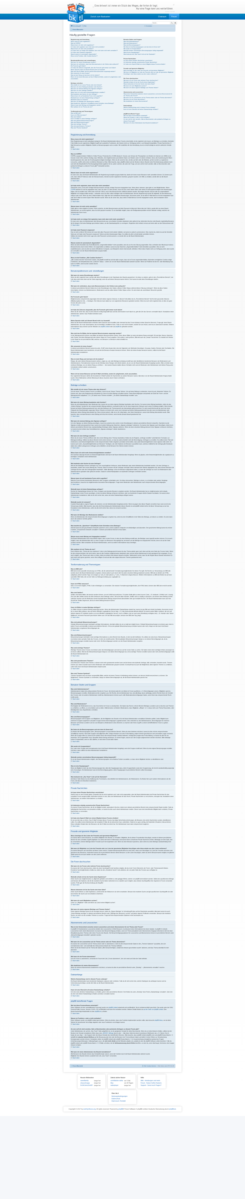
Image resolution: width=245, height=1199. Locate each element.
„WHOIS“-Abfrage (107, 1033)
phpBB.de (118, 326)
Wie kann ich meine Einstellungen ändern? (83, 62)
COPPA (73, 189)
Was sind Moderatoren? (131, 43)
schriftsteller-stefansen (117, 1080)
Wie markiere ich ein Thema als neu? (82, 107)
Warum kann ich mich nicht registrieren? (82, 45)
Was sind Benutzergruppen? (132, 45)
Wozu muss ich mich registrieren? (80, 41)
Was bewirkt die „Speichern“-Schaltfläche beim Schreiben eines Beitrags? (92, 103)
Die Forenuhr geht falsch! (78, 66)
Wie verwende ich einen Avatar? (80, 73)
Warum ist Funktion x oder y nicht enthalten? (137, 117)
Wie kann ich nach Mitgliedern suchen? (135, 86)
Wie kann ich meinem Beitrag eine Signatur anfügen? (86, 88)
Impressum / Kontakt (119, 1101)
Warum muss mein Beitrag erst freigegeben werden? (86, 105)
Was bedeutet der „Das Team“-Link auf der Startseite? (139, 54)
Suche (172, 22)
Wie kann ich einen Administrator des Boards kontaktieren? (141, 123)
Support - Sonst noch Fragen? (151, 1085)
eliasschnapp (85, 1083)
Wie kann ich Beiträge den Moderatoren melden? (85, 101)
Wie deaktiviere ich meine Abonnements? (136, 101)
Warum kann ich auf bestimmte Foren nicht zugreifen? (87, 96)
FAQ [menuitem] (85, 26)
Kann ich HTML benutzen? (79, 115)
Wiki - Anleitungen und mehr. (150, 1080)
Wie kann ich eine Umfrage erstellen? (82, 90)
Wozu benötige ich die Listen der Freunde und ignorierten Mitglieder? (144, 70)
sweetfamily (84, 1080)
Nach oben (76, 149)
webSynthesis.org (89, 1109)
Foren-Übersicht (78, 1066)
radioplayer (114, 1085)
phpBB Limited (105, 326)
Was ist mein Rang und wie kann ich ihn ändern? (85, 75)
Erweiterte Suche (175, 22)
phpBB (120, 1109)
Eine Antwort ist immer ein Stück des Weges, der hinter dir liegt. (134, 7)
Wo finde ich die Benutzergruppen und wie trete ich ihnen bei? (142, 47)
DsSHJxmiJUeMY (86, 1085)
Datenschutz (116, 1099)
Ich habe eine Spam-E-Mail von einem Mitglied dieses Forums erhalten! (144, 64)
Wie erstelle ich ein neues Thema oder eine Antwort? (86, 85)
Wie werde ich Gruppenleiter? (132, 48)
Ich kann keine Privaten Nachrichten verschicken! (138, 60)
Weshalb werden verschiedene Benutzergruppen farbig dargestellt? (143, 50)
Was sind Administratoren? (131, 41)
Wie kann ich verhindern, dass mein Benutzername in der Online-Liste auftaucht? (95, 64)
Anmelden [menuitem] (149, 26)
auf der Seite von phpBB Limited (153, 1009)
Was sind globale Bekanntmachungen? (82, 120)
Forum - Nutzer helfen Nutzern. (151, 1083)
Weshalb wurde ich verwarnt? (79, 99)
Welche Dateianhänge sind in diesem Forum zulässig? (139, 107)
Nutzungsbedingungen (119, 1096)
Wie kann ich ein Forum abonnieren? (134, 99)
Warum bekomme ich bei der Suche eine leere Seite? (139, 84)
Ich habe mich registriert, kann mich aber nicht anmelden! (88, 47)
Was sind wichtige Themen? (79, 124)
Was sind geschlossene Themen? (81, 126)
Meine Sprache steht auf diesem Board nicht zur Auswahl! (88, 69)
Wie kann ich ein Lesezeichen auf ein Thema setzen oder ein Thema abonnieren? (148, 97)
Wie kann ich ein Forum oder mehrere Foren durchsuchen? (141, 80)
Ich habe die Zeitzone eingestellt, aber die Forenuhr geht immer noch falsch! (93, 67)
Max (112, 1083)
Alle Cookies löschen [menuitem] (150, 1066)
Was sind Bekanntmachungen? (80, 122)
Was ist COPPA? (76, 43)
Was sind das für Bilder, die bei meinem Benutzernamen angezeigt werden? (93, 71)
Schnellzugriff (77, 26)
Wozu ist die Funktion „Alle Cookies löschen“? (84, 56)
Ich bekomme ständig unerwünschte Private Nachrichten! (140, 62)
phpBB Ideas (159, 1020)
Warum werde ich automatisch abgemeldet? (84, 54)
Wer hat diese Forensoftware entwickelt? (135, 115)
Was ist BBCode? (76, 113)
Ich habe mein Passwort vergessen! (81, 52)
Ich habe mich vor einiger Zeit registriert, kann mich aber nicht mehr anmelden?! (94, 50)
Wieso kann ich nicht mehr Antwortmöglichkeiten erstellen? (88, 92)
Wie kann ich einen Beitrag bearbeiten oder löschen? (86, 87)
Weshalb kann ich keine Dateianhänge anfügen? (85, 98)
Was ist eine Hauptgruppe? (132, 52)
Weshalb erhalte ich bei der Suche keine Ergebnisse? (139, 82)
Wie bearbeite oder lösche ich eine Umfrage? (84, 94)
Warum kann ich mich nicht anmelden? (82, 48)
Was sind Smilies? (76, 117)
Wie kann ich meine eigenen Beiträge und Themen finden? (141, 87)
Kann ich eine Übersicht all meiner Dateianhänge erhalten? (141, 109)
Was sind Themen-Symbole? (79, 128)
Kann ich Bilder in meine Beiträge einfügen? (84, 118)
